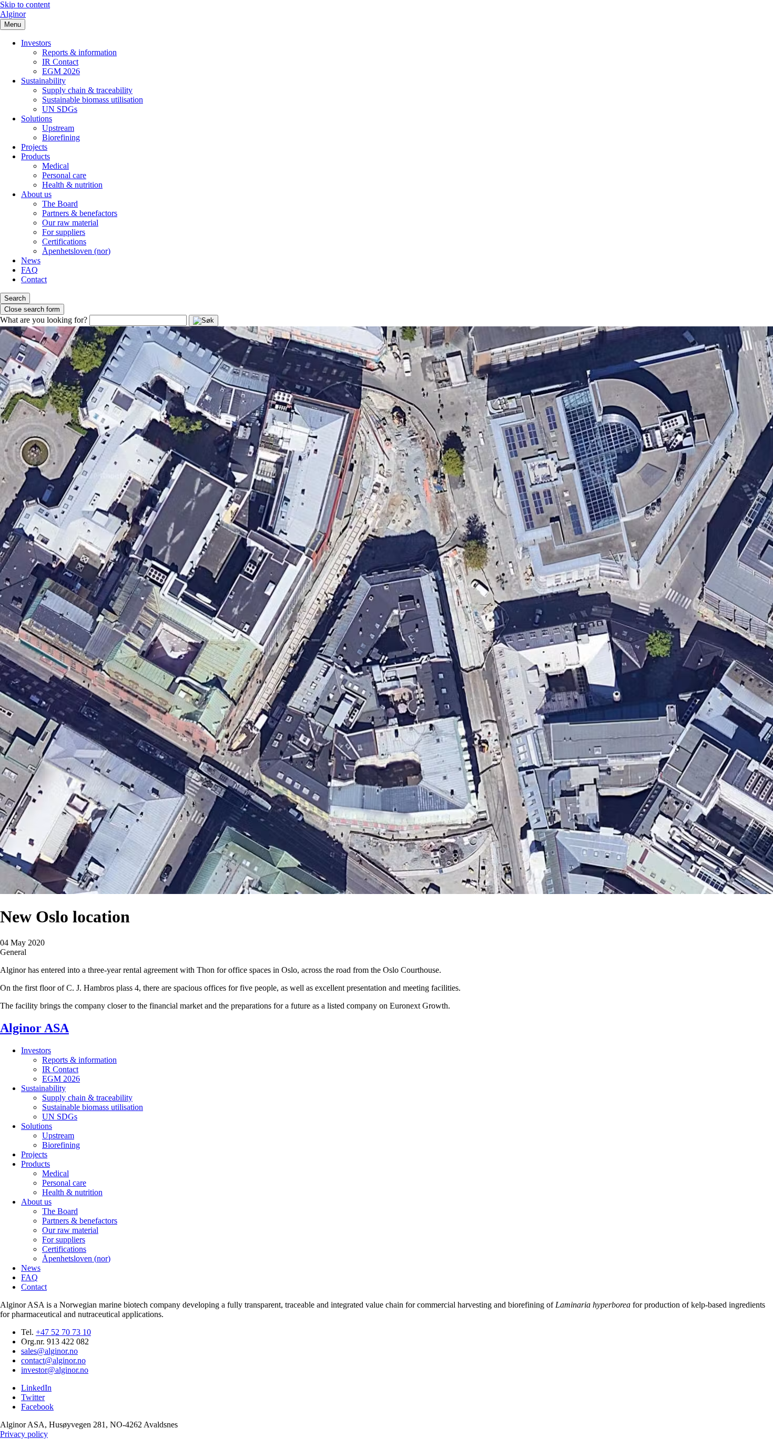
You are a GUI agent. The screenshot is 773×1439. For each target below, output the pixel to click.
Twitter (33, 1397)
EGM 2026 (61, 71)
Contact (34, 279)
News (30, 260)
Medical (55, 165)
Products (35, 156)
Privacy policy (24, 1434)
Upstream (58, 128)
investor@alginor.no (54, 1369)
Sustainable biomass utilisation (92, 99)
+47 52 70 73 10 (63, 1332)
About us (36, 194)
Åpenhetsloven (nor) (76, 250)
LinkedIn (36, 1387)
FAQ (29, 269)
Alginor (13, 13)
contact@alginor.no (53, 1360)
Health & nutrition (72, 184)
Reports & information (79, 52)
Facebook (37, 1406)
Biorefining (61, 137)
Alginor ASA (34, 1028)
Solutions (36, 118)
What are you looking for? (43, 319)
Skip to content (25, 4)
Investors (36, 42)
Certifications (64, 241)
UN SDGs (59, 109)
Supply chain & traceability (87, 90)
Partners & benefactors (79, 213)
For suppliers (63, 232)
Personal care (64, 175)
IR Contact (60, 61)
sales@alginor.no (49, 1351)
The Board (60, 203)
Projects (34, 146)
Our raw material (70, 222)
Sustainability (43, 80)
